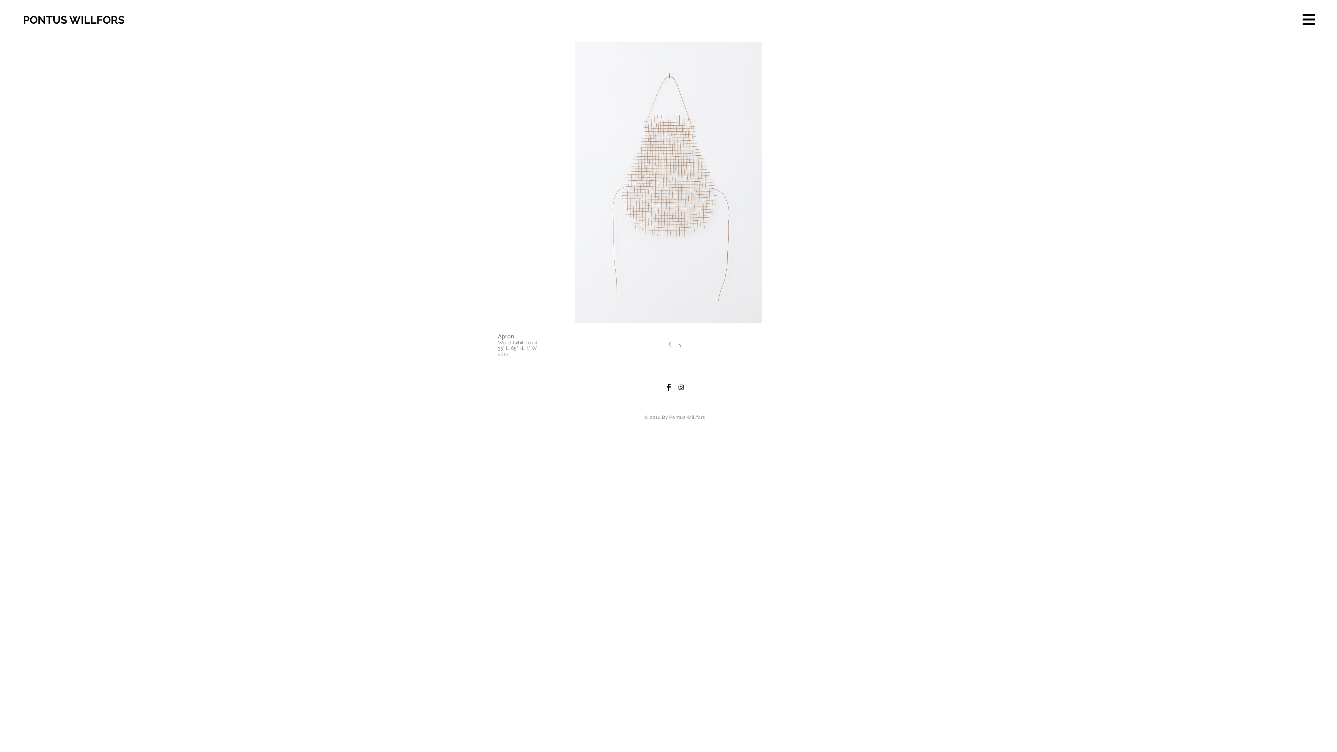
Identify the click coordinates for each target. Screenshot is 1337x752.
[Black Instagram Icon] (681, 387)
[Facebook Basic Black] (668, 387)
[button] (1309, 19)
